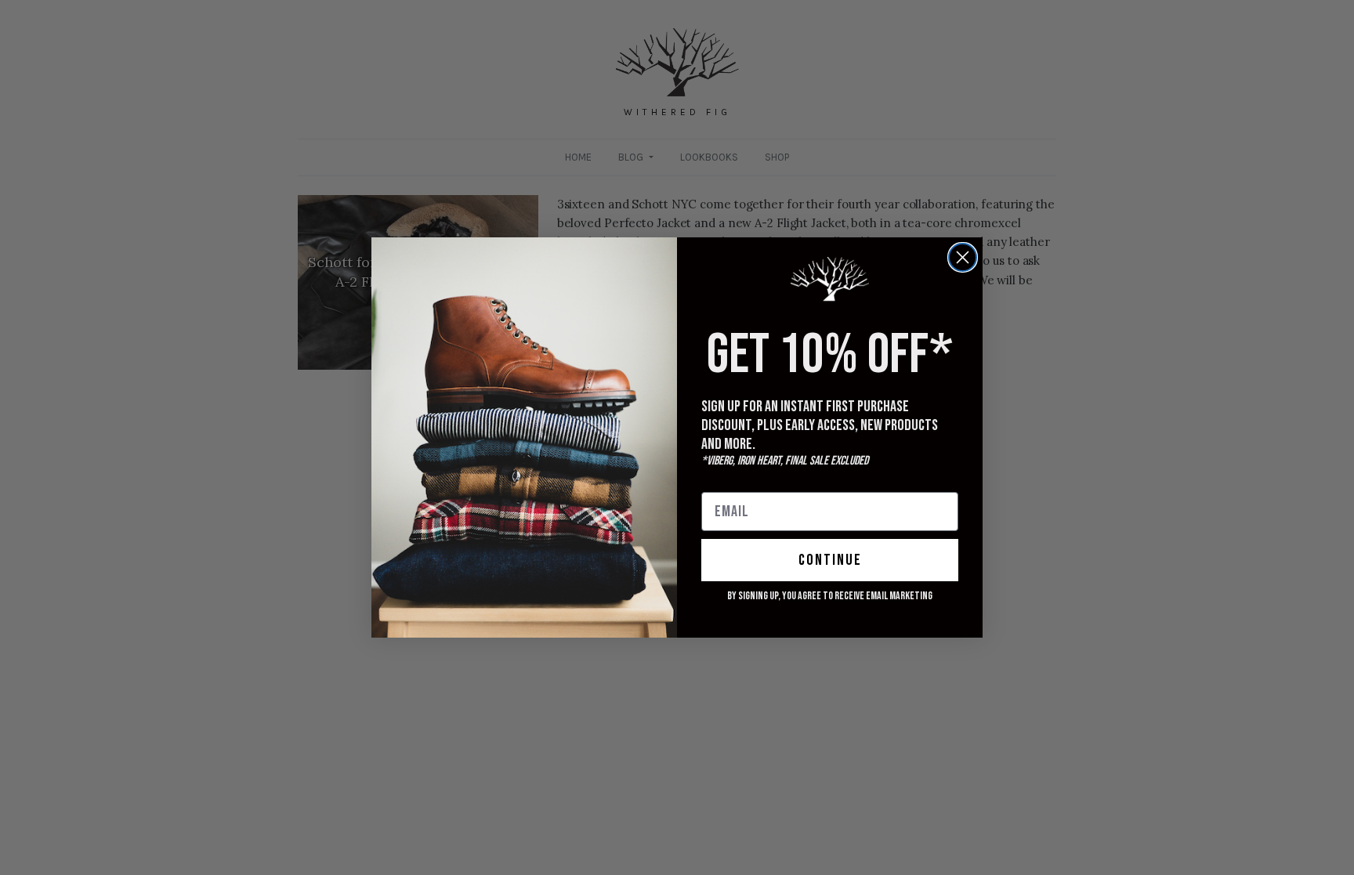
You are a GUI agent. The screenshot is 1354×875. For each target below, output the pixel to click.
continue (830, 560)
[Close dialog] (962, 257)
